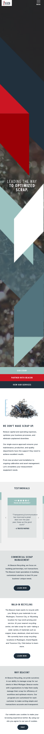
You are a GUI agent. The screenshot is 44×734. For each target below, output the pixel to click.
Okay (23, 727)
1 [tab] (17, 364)
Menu (38, 4)
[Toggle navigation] (38, 1)
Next (39, 518)
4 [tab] (27, 364)
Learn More (22, 588)
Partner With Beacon (22, 377)
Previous (7, 518)
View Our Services (22, 384)
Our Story (22, 370)
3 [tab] (24, 364)
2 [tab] (20, 364)
